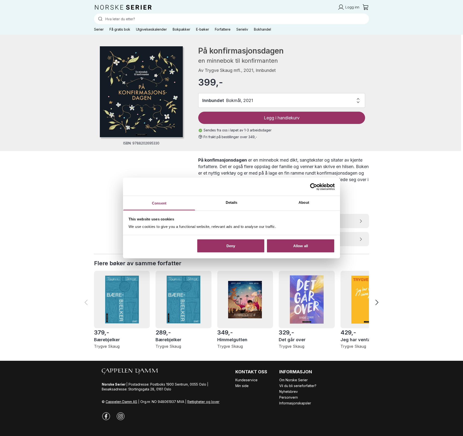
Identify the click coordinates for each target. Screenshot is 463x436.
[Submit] (99, 19)
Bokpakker (181, 29)
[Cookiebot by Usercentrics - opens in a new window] (314, 186)
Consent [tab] (159, 203)
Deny (230, 246)
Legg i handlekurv (282, 117)
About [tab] (304, 202)
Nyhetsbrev (288, 391)
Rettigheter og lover (203, 402)
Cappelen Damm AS (121, 402)
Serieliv (242, 29)
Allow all (300, 246)
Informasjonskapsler (295, 403)
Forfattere (223, 29)
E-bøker (202, 29)
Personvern (288, 397)
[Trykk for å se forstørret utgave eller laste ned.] (141, 91)
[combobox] (231, 19)
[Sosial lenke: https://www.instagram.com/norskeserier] (120, 416)
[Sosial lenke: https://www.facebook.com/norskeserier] (106, 416)
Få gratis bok (119, 29)
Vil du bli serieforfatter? (297, 386)
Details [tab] (232, 202)
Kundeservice (246, 380)
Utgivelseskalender (151, 29)
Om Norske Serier (293, 380)
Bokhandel (262, 29)
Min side (242, 386)
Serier (99, 29)
